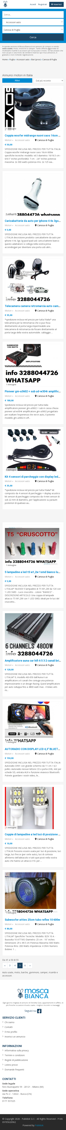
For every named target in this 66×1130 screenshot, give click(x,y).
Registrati (42, 4)
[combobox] (33, 22)
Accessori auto (22, 140)
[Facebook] (39, 1011)
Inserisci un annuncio (15, 1036)
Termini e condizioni (15, 1055)
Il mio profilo (11, 1031)
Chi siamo (9, 1022)
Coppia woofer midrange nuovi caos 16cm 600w (35, 135)
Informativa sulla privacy (17, 1050)
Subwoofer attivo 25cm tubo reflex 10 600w (32, 919)
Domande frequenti (14, 1069)
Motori (8, 140)
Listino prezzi (11, 1064)
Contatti (9, 1027)
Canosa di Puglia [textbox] (12, 29)
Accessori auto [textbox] (12, 22)
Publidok (39, 1125)
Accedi (33, 4)
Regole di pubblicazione (16, 1060)
